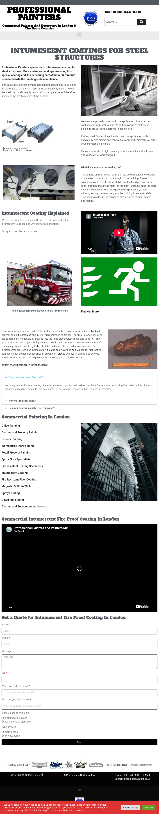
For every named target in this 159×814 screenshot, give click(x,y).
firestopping (24, 335)
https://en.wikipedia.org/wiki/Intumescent (25, 364)
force (59, 353)
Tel (3, 672)
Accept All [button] (148, 807)
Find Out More (90, 311)
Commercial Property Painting (20, 432)
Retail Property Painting (16, 452)
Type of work (9, 726)
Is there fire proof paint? (22, 400)
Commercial (11, 731)
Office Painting (11, 425)
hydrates (35, 346)
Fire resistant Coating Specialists (22, 466)
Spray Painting (11, 493)
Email (5, 637)
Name (5, 624)
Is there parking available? (16, 712)
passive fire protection (87, 331)
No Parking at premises (18, 721)
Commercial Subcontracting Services (25, 506)
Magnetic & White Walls (16, 486)
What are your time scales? (16, 699)
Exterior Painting (12, 439)
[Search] (141, 22)
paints (75, 349)
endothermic (50, 342)
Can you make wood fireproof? (26, 377)
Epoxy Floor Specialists (16, 459)
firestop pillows (55, 349)
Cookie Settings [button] (131, 807)
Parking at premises (16, 717)
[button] (79, 34)
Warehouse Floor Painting (18, 445)
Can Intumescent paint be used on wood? (32, 408)
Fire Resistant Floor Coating (19, 479)
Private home (12, 735)
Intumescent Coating (15, 472)
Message (7, 651)
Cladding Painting (13, 499)
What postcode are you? (15, 686)
